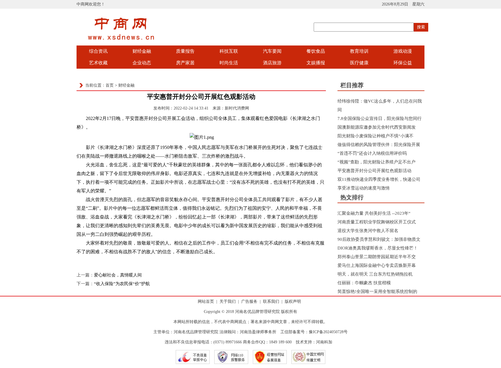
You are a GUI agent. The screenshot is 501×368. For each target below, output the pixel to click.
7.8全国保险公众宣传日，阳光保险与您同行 (379, 118)
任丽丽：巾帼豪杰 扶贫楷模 (364, 282)
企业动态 (141, 62)
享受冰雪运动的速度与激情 (363, 188)
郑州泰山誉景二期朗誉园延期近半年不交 (376, 256)
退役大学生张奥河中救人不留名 (367, 230)
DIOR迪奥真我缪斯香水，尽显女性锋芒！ (377, 248)
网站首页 (206, 301)
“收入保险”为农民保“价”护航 (122, 283)
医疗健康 (359, 62)
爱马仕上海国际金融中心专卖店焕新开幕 (376, 265)
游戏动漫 (402, 51)
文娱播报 (315, 62)
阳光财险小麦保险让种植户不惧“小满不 (375, 136)
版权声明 (293, 301)
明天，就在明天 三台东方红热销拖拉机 (375, 274)
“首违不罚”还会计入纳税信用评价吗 (372, 153)
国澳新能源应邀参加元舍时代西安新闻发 (376, 127)
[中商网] (121, 43)
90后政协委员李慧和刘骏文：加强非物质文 (378, 239)
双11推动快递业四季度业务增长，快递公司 (378, 179)
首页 (110, 85)
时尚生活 (228, 62)
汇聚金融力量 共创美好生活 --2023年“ (374, 213)
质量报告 (185, 51)
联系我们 (271, 301)
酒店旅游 (272, 62)
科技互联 (228, 51)
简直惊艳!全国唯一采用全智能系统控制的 (377, 291)
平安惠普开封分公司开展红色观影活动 (374, 170)
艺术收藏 (98, 62)
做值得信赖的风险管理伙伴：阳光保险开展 (378, 144)
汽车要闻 (272, 51)
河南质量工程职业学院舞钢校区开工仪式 (376, 222)
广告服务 (249, 301)
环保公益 (402, 62)
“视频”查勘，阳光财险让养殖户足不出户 (376, 162)
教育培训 (359, 51)
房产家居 (185, 62)
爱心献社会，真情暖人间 (118, 275)
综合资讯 (98, 51)
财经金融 (141, 51)
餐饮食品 (315, 51)
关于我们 (227, 301)
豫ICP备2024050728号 (328, 332)
